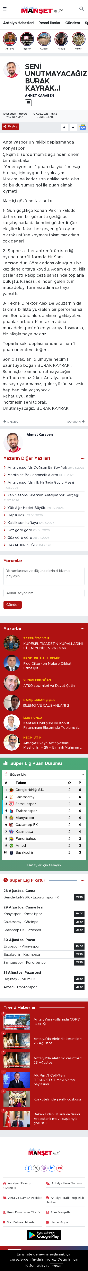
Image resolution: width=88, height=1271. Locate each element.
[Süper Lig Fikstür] (83, 880)
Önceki (12, 421)
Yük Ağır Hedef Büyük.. (27, 508)
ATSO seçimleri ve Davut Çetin (49, 685)
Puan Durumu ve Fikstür (23, 1212)
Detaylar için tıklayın (44, 865)
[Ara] (81, 9)
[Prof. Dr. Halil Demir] (11, 663)
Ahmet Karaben (39, 95)
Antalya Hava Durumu (66, 1183)
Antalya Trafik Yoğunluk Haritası (65, 1200)
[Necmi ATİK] (11, 742)
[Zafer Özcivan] (11, 643)
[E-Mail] (28, 102)
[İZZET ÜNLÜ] (11, 722)
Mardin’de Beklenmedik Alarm (33, 475)
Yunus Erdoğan (37, 680)
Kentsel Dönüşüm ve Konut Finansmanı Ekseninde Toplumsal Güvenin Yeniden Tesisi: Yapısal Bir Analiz (51, 725)
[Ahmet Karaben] (11, 69)
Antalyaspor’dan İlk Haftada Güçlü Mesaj (41, 482)
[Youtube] (59, 1168)
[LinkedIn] (52, 1168)
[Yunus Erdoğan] (11, 683)
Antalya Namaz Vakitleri (25, 1197)
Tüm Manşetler (61, 1212)
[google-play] (44, 1236)
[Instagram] (44, 1168)
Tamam (56, 1266)
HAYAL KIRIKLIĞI (22, 545)
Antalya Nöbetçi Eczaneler (17, 1185)
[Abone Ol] (82, 127)
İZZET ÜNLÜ (32, 717)
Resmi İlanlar (49, 23)
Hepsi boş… (17, 515)
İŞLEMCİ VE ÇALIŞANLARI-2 (46, 705)
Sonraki (74, 421)
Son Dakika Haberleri (21, 1222)
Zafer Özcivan (36, 638)
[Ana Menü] (5, 9)
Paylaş (12, 126)
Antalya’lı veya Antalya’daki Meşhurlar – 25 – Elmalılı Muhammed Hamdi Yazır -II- (54, 745)
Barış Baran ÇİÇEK (39, 700)
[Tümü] (83, 629)
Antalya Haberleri (18, 23)
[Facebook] (28, 1168)
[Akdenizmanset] (42, 9)
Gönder (12, 604)
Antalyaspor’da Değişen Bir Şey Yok (38, 467)
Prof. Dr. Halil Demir (41, 658)
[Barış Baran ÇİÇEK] (11, 702)
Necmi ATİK (32, 737)
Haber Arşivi (59, 1222)
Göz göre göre (20, 530)
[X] (36, 1168)
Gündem (72, 23)
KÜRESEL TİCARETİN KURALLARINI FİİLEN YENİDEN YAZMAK (53, 646)
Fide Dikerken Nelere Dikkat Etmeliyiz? (47, 666)
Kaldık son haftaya (23, 522)
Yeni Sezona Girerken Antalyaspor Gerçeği (43, 495)
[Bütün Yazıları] (83, 458)
